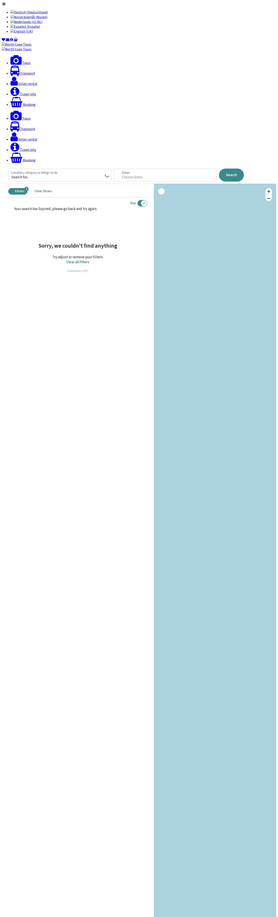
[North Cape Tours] (16, 44)
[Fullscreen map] (161, 191)
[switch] (139, 203)
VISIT (85, 270)
